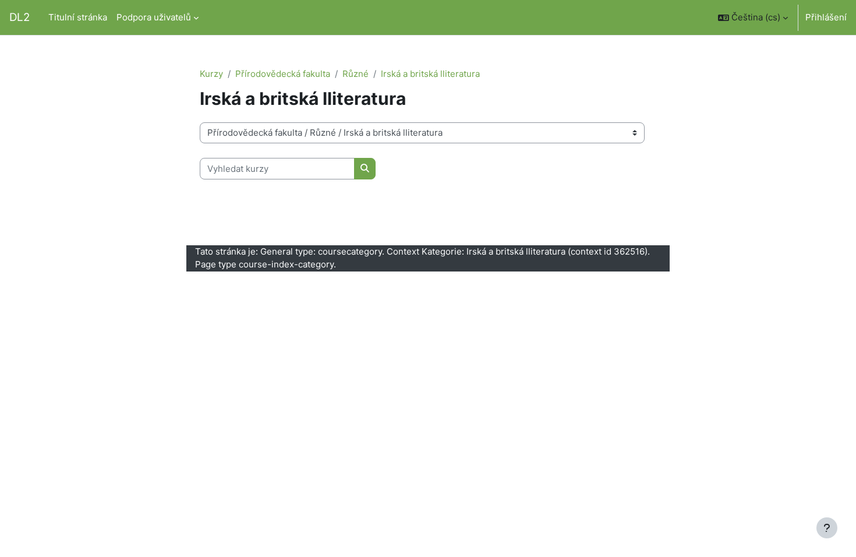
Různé (355, 73)
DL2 (19, 17)
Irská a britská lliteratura (430, 73)
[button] (752, 17)
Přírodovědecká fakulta (282, 73)
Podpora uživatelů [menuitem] (153, 17)
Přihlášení (826, 17)
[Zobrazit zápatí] (826, 527)
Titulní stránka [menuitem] (77, 17)
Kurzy (211, 73)
